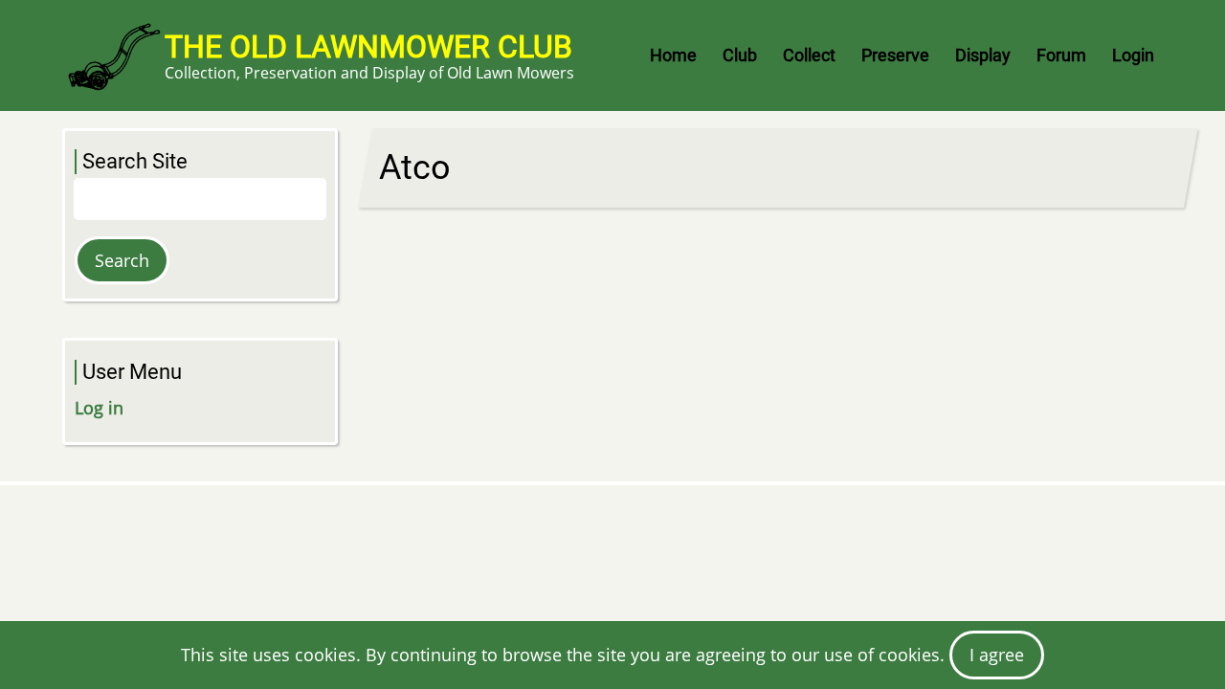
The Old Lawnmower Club (368, 47)
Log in (99, 407)
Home (673, 55)
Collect (809, 55)
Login (1133, 55)
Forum (1061, 55)
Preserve (895, 55)
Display (983, 55)
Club (740, 55)
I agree (996, 654)
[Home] (113, 55)
